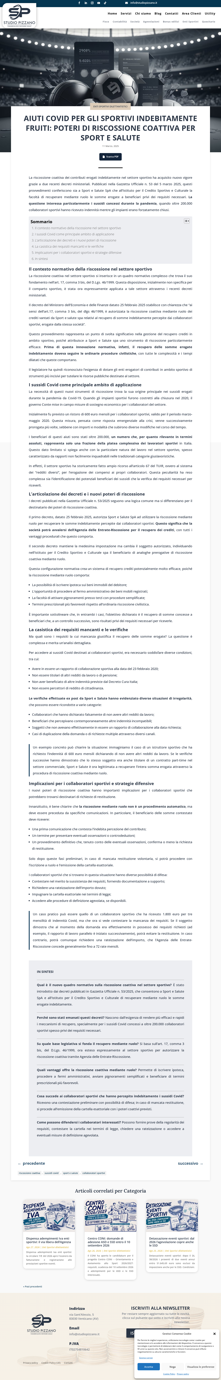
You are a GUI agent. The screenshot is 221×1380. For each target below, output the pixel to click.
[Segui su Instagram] (92, 2)
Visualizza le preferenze (200, 1366)
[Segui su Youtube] (98, 2)
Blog (158, 13)
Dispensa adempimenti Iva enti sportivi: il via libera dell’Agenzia (48, 1240)
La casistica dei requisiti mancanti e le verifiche (69, 246)
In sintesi (41, 259)
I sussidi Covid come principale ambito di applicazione (74, 234)
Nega (173, 1366)
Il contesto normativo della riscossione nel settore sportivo (78, 228)
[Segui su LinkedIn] (85, 2)
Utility (210, 13)
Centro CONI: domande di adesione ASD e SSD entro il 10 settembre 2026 (109, 1241)
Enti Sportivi (191, 22)
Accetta (148, 1366)
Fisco (106, 22)
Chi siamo (143, 13)
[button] (214, 1333)
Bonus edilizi (171, 22)
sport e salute (70, 1173)
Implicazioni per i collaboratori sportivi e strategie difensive (78, 252)
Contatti (171, 13)
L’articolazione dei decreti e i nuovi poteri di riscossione (75, 240)
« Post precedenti (32, 1286)
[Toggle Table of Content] (185, 221)
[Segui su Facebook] (79, 2)
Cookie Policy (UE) (51, 1363)
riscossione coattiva (29, 1173)
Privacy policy (183, 1374)
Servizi (126, 13)
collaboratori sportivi (94, 1173)
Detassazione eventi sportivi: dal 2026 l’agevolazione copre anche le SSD (171, 1241)
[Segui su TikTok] (105, 2)
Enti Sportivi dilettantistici (110, 106)
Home (112, 13)
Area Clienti (191, 13)
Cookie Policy (169, 1374)
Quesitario (208, 22)
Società (135, 22)
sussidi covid (52, 1173)
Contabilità (120, 22)
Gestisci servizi (146, 1357)
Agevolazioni (151, 22)
